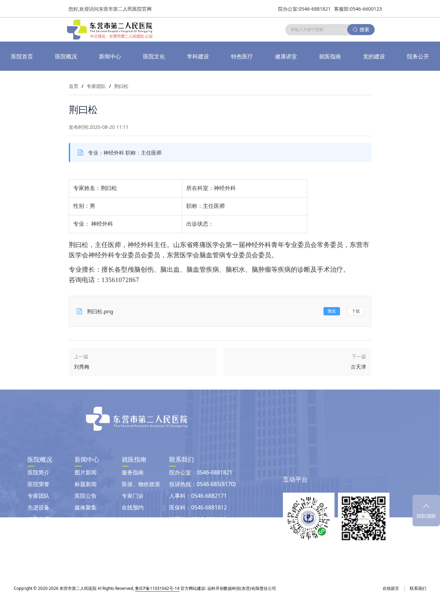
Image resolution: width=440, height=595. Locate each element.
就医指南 (330, 56)
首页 (73, 86)
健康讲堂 (286, 56)
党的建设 (374, 56)
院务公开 (418, 56)
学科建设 (198, 56)
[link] (73, 86)
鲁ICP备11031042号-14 (157, 588)
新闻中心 (110, 56)
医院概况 (66, 56)
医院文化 (154, 56)
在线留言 (391, 588)
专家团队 (96, 86)
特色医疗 (242, 56)
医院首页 (22, 56)
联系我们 (418, 588)
